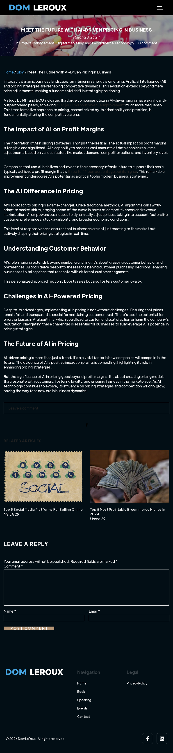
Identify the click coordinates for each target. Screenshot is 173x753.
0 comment (147, 43)
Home (9, 72)
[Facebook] (147, 738)
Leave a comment (23, 408)
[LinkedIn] (162, 738)
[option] (43, 483)
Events (82, 708)
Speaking (84, 700)
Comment (13, 566)
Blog (20, 72)
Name (10, 611)
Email (94, 611)
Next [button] (159, 490)
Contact (83, 716)
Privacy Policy (137, 683)
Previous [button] (8, 490)
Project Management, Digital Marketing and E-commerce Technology (76, 43)
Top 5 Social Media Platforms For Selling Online (43, 509)
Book (81, 691)
